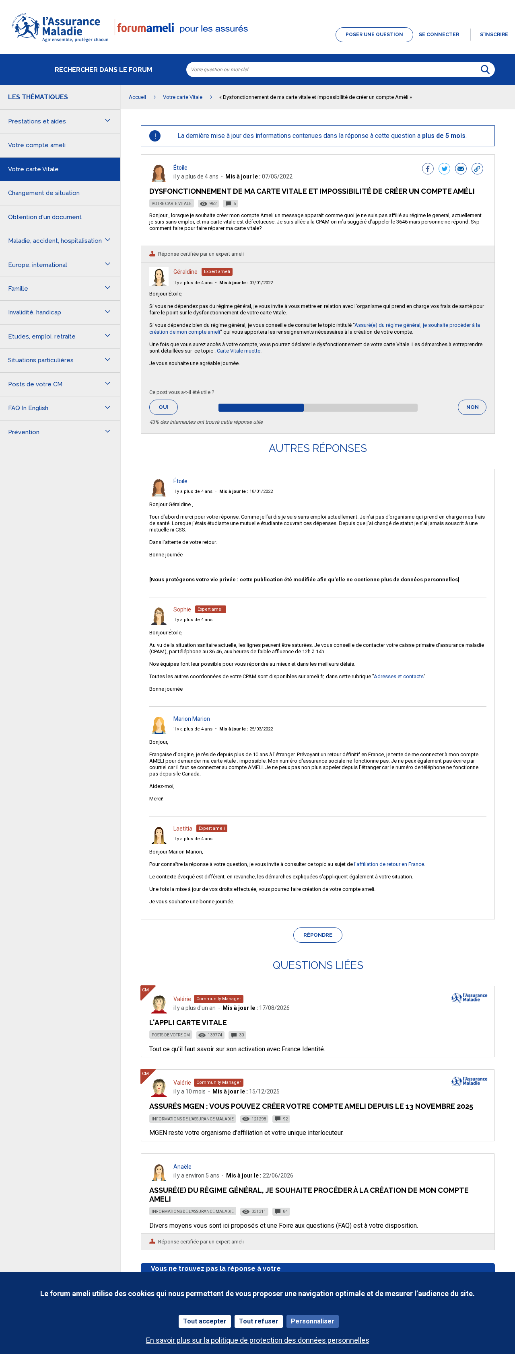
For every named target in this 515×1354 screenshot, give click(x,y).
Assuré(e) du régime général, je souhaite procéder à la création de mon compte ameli (309, 1194)
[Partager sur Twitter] (444, 169)
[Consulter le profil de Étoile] (159, 180)
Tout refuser (258, 1321)
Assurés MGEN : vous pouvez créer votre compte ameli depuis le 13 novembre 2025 (311, 1106)
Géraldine (185, 272)
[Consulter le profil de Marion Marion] (159, 732)
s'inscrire (494, 34)
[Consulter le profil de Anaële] (159, 1179)
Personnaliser (312, 1321)
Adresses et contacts (399, 676)
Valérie (182, 999)
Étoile (180, 167)
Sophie (182, 609)
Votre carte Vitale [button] (33, 169)
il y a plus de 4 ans (192, 282)
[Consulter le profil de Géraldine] (159, 284)
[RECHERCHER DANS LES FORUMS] (485, 69)
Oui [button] (168, 407)
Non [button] (476, 409)
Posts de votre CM (171, 1035)
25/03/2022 (246, 729)
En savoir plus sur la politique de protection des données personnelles (257, 1340)
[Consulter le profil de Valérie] (159, 1011)
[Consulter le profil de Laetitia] (159, 841)
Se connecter (439, 34)
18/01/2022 (246, 491)
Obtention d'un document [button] (45, 217)
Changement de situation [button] (44, 193)
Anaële (182, 1166)
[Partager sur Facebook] (428, 169)
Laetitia (182, 828)
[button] (257, 42)
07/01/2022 (246, 282)
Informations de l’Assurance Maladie (193, 1119)
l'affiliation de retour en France (389, 864)
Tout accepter (205, 1321)
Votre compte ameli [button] (37, 145)
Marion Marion (191, 719)
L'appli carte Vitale (188, 1022)
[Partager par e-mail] (461, 169)
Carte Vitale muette (238, 351)
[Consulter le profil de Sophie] (159, 622)
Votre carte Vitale (172, 203)
